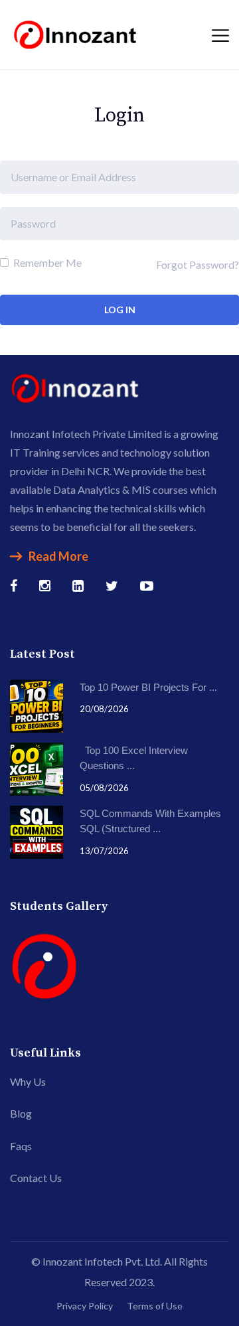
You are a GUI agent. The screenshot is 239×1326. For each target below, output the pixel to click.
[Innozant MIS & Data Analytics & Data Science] (76, 33)
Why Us (28, 1081)
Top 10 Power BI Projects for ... (148, 687)
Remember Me (46, 262)
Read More (58, 556)
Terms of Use (155, 1305)
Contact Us (36, 1177)
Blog (21, 1113)
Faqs (21, 1146)
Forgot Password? (197, 264)
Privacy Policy (84, 1305)
